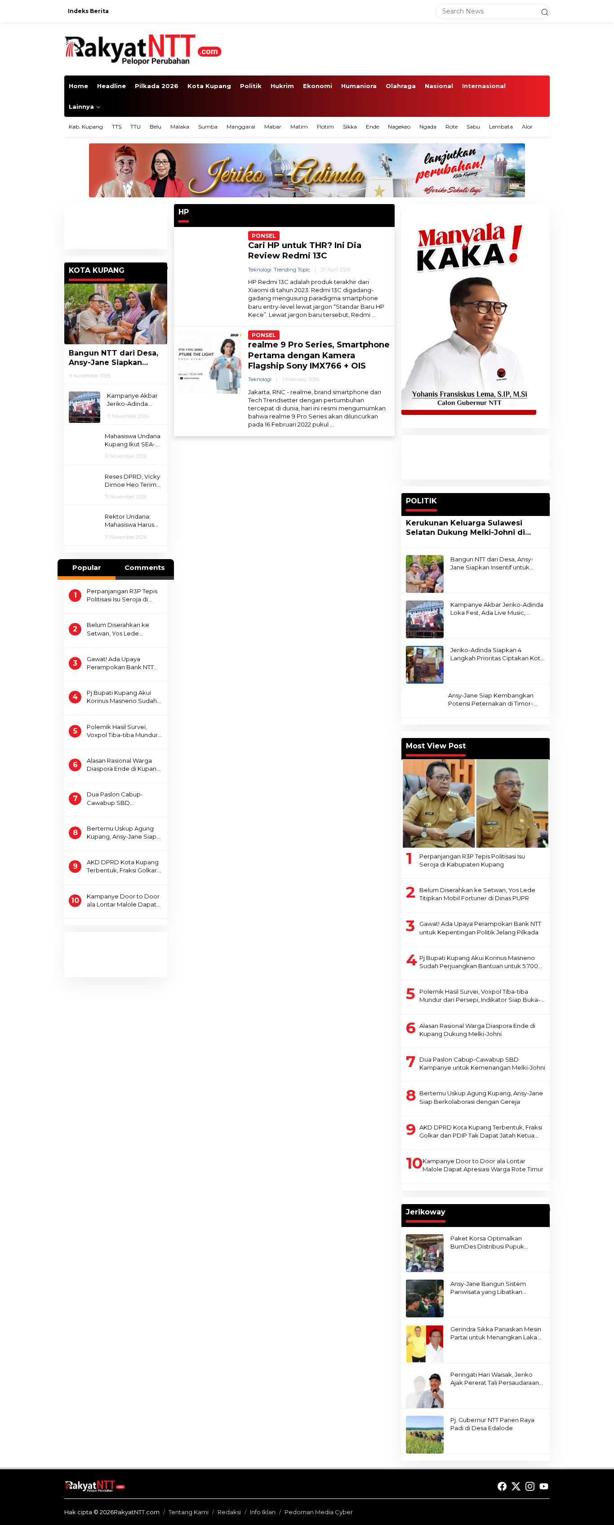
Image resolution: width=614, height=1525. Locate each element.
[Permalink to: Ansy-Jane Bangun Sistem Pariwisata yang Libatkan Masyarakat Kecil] (425, 1298)
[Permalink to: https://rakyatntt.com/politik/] (545, 498)
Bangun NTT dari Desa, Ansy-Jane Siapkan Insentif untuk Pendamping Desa (113, 358)
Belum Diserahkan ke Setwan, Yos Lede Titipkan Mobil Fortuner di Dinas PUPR (124, 629)
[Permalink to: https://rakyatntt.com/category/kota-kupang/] (163, 267)
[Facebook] (502, 1487)
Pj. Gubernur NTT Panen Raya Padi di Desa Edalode (492, 1424)
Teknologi (259, 270)
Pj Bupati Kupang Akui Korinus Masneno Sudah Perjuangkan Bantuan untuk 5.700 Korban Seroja (122, 697)
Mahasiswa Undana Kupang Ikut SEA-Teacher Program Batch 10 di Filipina (132, 440)
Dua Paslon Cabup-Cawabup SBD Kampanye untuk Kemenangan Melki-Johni (124, 798)
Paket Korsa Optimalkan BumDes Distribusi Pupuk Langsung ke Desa (487, 1242)
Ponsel (264, 235)
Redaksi (229, 1512)
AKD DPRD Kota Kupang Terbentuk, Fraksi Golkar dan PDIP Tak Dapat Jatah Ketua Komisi (124, 866)
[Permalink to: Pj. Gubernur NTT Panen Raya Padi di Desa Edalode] (425, 1434)
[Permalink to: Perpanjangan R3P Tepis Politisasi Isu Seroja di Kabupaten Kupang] (475, 803)
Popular (86, 567)
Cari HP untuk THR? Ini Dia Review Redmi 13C (304, 250)
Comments (145, 567)
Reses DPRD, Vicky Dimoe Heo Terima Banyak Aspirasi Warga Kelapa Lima (133, 481)
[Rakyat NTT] (143, 48)
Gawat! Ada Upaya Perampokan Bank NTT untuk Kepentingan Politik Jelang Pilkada (124, 663)
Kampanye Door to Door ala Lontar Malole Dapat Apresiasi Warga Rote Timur (123, 900)
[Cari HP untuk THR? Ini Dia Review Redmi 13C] (374, 314)
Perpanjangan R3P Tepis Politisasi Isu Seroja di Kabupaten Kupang (122, 595)
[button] (541, 11)
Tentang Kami (189, 1512)
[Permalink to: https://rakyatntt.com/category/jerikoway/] (545, 1209)
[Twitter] (516, 1487)
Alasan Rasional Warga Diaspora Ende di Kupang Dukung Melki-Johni (123, 765)
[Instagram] (530, 1487)
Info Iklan (263, 1512)
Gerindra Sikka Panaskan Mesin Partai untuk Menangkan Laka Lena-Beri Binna (495, 1333)
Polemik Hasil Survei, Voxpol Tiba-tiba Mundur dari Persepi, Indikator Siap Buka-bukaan (122, 731)
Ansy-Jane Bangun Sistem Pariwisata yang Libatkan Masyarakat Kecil (488, 1288)
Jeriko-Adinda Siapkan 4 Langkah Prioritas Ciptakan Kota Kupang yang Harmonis (497, 654)
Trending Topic (292, 270)
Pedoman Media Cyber (319, 1512)
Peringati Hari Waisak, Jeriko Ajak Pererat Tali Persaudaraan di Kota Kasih (494, 1379)
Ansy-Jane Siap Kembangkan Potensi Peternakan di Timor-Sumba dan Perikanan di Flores (493, 699)
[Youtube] (544, 1487)
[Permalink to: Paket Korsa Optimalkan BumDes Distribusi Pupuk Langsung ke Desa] (425, 1252)
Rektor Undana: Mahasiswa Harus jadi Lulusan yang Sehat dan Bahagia (132, 521)
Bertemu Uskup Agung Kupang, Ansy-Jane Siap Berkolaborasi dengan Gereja (121, 832)
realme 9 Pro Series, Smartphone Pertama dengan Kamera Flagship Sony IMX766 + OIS (319, 355)
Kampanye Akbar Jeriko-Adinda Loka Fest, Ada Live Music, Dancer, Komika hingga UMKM (132, 400)
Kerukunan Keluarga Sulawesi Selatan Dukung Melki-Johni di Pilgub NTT (465, 528)
